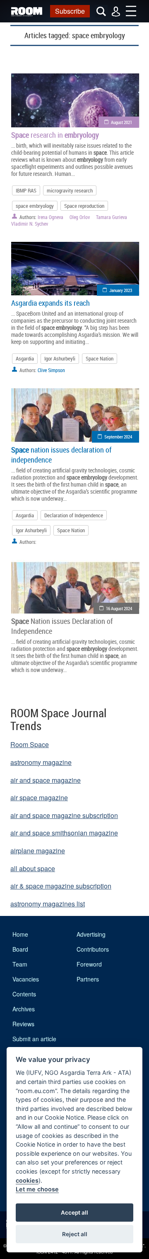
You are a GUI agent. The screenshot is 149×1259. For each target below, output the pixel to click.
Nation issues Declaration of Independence (62, 626)
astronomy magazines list (47, 903)
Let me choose (37, 1189)
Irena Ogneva (50, 217)
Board (20, 949)
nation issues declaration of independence (61, 455)
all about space (32, 868)
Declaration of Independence (73, 515)
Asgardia (25, 358)
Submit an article (34, 1038)
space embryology (35, 205)
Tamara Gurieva (111, 217)
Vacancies (25, 979)
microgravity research (70, 190)
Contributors (93, 949)
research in (55, 135)
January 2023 (120, 290)
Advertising (91, 934)
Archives (23, 1009)
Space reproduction (84, 205)
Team (19, 964)
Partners (88, 979)
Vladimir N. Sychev (29, 223)
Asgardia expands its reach (50, 303)
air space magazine (39, 797)
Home (20, 934)
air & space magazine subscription (60, 886)
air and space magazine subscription (64, 815)
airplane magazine (37, 850)
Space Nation (99, 358)
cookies (27, 1180)
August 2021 (121, 122)
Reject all (74, 1234)
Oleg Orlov (80, 217)
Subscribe (70, 11)
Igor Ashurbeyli (59, 358)
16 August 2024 (119, 608)
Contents (24, 994)
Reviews (23, 1023)
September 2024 (118, 436)
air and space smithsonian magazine (64, 833)
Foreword (89, 964)
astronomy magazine (41, 762)
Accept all (74, 1212)
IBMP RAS (26, 190)
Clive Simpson (51, 370)
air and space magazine (45, 780)
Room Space (29, 744)
